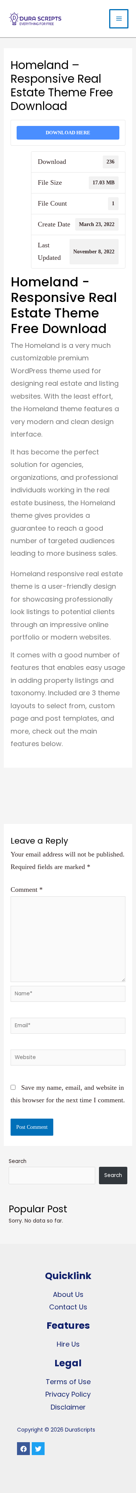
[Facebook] (23, 1448)
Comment (27, 889)
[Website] (68, 1058)
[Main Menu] (118, 18)
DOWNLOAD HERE (68, 132)
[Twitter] (38, 1448)
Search (17, 1161)
